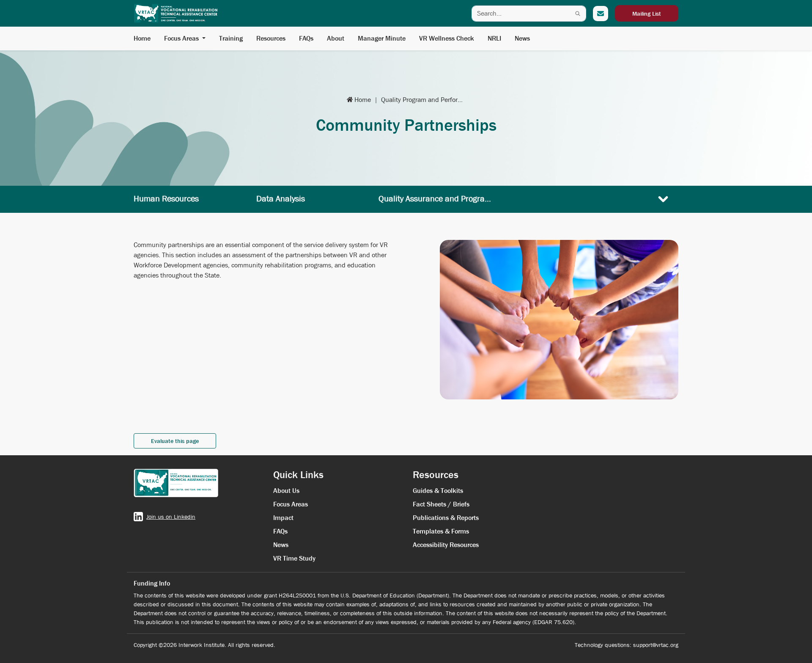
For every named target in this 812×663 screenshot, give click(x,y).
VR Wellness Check (446, 38)
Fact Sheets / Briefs (441, 504)
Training (231, 38)
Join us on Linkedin (170, 516)
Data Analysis (280, 198)
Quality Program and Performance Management (423, 99)
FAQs (306, 38)
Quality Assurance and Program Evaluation (436, 198)
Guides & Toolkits (438, 490)
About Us (286, 490)
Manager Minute (382, 38)
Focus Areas (181, 38)
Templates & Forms (441, 531)
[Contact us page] (600, 13)
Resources (270, 38)
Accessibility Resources (446, 544)
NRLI (494, 38)
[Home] (176, 13)
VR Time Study (294, 558)
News (522, 38)
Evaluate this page (175, 441)
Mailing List (646, 13)
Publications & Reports (446, 517)
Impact (283, 517)
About (335, 38)
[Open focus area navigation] (663, 199)
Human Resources (166, 198)
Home (142, 38)
